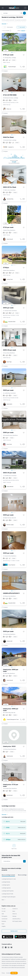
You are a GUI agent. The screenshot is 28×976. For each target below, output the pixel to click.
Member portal (14, 931)
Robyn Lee (9, 108)
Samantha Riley (10, 199)
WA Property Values (17, 921)
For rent (3, 911)
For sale (3, 908)
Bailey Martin (9, 404)
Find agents (4, 916)
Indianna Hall (9, 641)
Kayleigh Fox (11, 147)
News (13, 911)
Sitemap (14, 916)
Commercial (4, 918)
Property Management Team (13, 719)
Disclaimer (8, 973)
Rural (3, 923)
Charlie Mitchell (10, 486)
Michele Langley (10, 524)
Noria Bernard (9, 795)
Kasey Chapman (11, 564)
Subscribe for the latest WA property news (11, 856)
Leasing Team (10, 279)
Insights (3, 926)
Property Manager (12, 66)
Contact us (15, 908)
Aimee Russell (10, 239)
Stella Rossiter (10, 756)
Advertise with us (16, 918)
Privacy (3, 973)
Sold (3, 913)
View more (4, 23)
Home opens (4, 27)
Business (4, 921)
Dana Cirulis (9, 444)
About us (14, 913)
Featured (23, 30)
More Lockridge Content (8, 875)
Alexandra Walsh (11, 321)
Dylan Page (9, 361)
